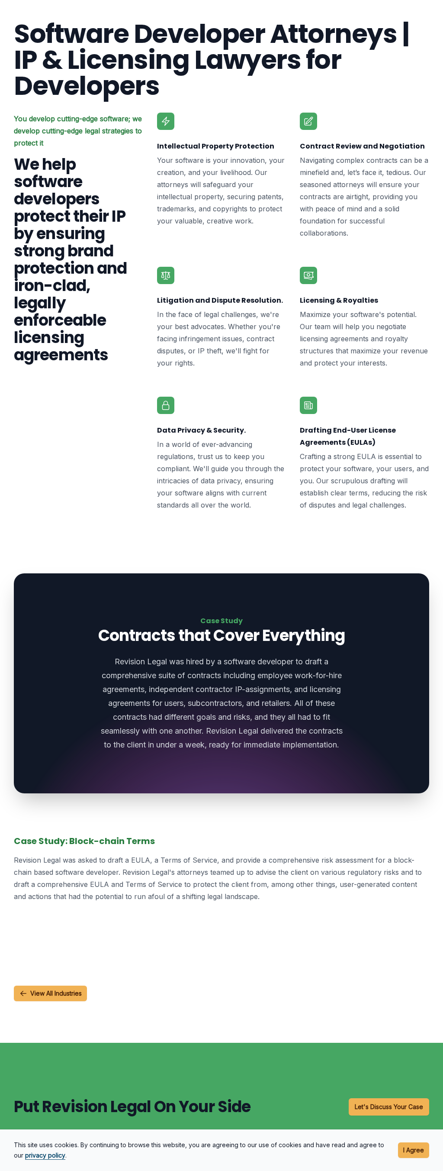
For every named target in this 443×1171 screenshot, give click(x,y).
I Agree (413, 1150)
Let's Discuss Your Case (389, 1106)
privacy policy (45, 1155)
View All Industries (56, 993)
